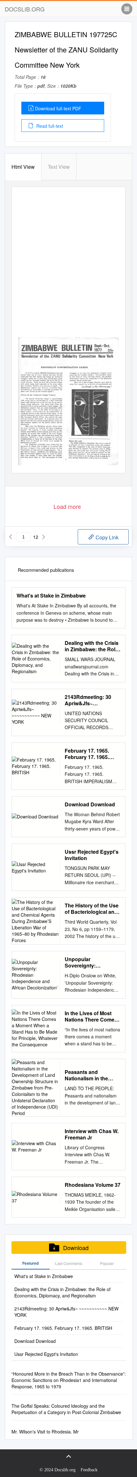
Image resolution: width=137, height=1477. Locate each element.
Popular (107, 1263)
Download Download (90, 804)
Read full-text (49, 126)
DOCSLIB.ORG (25, 9)
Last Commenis (68, 1263)
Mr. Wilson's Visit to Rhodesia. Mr (45, 1431)
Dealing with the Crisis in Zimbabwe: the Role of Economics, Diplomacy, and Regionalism (92, 646)
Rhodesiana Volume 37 (92, 1185)
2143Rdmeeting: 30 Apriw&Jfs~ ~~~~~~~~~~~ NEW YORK (88, 700)
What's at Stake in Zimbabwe (51, 595)
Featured (30, 1263)
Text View (59, 166)
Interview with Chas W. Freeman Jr (92, 1134)
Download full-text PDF (58, 108)
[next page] (43, 537)
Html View (23, 166)
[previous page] (10, 537)
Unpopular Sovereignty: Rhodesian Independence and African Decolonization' (87, 962)
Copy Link (106, 537)
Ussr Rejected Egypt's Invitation (92, 855)
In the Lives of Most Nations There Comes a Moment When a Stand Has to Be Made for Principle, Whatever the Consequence (92, 1016)
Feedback (89, 1469)
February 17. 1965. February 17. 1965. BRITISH (87, 754)
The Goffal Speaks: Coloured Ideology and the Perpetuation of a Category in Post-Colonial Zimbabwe (66, 1409)
